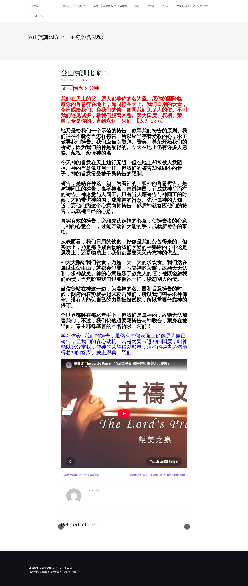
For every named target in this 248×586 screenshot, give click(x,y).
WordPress (70, 571)
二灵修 (136, 6)
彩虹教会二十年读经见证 (74, 6)
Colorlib (44, 571)
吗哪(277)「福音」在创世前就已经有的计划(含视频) (157, 474)
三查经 (151, 6)
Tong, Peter (89, 80)
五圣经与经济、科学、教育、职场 (192, 6)
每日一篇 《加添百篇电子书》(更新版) (110, 6)
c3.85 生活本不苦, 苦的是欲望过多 (81, 474)
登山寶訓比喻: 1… (85, 73)
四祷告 (165, 6)
